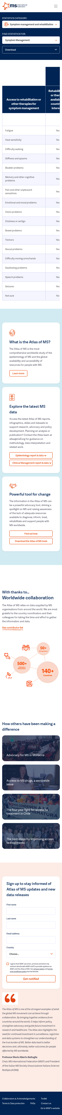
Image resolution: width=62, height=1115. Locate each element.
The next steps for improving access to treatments (30, 841)
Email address (12, 933)
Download (10, 49)
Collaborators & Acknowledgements (18, 1098)
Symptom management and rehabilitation (31, 24)
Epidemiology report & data (30, 455)
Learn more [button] (18, 373)
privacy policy (39, 969)
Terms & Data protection (13, 1103)
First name (11, 904)
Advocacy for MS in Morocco (25, 755)
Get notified (31, 979)
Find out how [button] (31, 533)
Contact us (46, 1103)
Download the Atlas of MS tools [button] (31, 541)
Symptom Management (17, 40)
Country (10, 947)
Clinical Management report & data (30, 462)
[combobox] (31, 954)
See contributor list (12, 627)
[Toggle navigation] (56, 6)
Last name (11, 918)
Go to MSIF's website (50, 1108)
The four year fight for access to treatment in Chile (27, 811)
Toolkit (44, 1098)
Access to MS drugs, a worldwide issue (27, 782)
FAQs (32, 1103)
